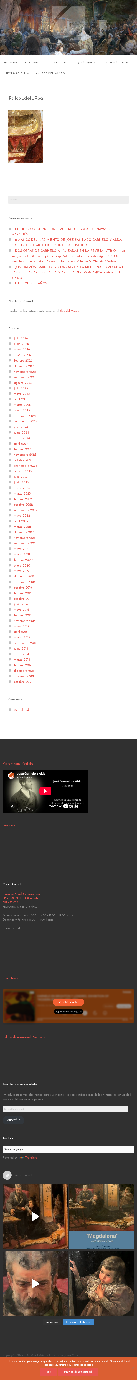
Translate (31, 1157)
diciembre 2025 (24, 366)
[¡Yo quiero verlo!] (101, 1283)
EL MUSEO (32, 62)
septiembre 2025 (25, 377)
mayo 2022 (22, 515)
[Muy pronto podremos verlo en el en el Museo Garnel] (35, 1283)
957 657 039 (10, 902)
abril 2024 (21, 443)
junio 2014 (21, 648)
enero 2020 (22, 565)
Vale (48, 1372)
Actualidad (21, 710)
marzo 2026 (22, 355)
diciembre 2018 (24, 576)
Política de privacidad (17, 1037)
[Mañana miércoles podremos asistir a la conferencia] (101, 1216)
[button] (25, 136)
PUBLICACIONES (117, 62)
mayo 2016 (21, 610)
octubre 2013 (23, 682)
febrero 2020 (23, 560)
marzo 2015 (22, 637)
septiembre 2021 (25, 543)
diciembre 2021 (24, 532)
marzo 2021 (22, 554)
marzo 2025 (22, 405)
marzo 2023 (22, 493)
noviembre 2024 (25, 416)
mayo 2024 (22, 438)
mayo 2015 (21, 626)
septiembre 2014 (25, 643)
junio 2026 (21, 344)
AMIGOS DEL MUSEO (50, 73)
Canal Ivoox (10, 978)
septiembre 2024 (25, 421)
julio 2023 (21, 477)
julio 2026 (21, 338)
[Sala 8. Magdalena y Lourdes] (35, 1216)
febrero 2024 (23, 449)
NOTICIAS (11, 62)
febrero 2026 (23, 360)
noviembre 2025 (25, 371)
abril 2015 (20, 632)
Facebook (9, 825)
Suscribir (13, 1120)
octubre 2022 (23, 504)
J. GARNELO (86, 62)
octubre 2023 (23, 460)
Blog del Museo (69, 311)
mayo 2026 (22, 349)
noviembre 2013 (24, 676)
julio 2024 (21, 427)
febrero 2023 (23, 499)
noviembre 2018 (25, 582)
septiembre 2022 (25, 510)
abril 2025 (21, 399)
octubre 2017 (23, 598)
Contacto (39, 1037)
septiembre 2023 (25, 465)
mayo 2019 (21, 571)
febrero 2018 (23, 593)
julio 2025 (21, 388)
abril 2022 (21, 521)
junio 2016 (21, 604)
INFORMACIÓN (14, 73)
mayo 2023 (22, 488)
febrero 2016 (23, 615)
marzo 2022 (22, 526)
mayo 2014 (21, 654)
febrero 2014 (23, 665)
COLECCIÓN (58, 62)
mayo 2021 (21, 549)
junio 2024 (21, 432)
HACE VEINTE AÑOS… (32, 283)
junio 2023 (21, 482)
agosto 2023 (23, 471)
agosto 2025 (23, 383)
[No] (132, 1368)
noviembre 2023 (25, 454)
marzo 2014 (22, 659)
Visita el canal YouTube (18, 763)
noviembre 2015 (24, 621)
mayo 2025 (22, 393)
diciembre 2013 (24, 670)
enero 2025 (22, 410)
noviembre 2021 (25, 537)
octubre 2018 (23, 587)
